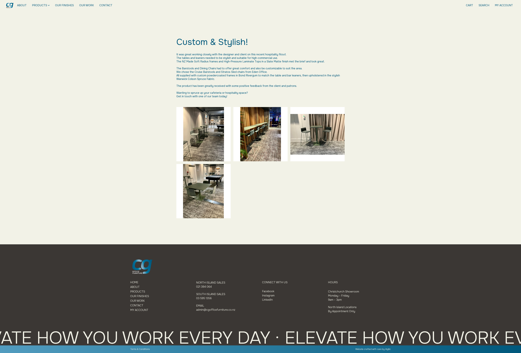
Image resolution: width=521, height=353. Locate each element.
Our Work (86, 5)
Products (39, 5)
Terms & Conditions (140, 349)
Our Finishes (64, 5)
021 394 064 (204, 286)
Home (134, 282)
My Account (504, 5)
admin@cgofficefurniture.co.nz (215, 309)
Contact (105, 5)
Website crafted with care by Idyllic (373, 349)
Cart (469, 5)
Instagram (268, 295)
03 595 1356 (204, 298)
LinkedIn (267, 299)
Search (484, 5)
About (22, 5)
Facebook (268, 291)
